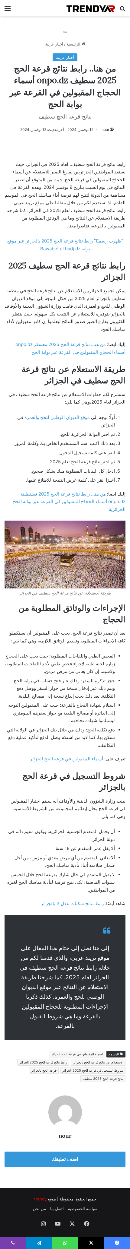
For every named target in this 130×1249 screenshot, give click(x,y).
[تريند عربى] (91, 8)
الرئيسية (74, 44)
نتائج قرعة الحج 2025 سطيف (103, 1078)
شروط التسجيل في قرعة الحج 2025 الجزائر (92, 1070)
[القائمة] (8, 10)
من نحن (39, 1208)
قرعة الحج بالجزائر (44, 1070)
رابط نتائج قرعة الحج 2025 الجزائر (43, 1062)
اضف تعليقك (65, 1159)
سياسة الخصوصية (82, 1208)
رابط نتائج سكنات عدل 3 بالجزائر (72, 903)
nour (105, 129)
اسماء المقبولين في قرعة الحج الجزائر (77, 1054)
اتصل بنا (57, 1208)
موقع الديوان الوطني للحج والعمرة (57, 417)
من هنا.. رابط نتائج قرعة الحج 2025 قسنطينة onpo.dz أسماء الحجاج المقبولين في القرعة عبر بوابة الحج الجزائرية (69, 501)
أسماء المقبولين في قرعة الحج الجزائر (66, 759)
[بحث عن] (122, 10)
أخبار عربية (54, 44)
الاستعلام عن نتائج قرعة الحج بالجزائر (98, 1062)
